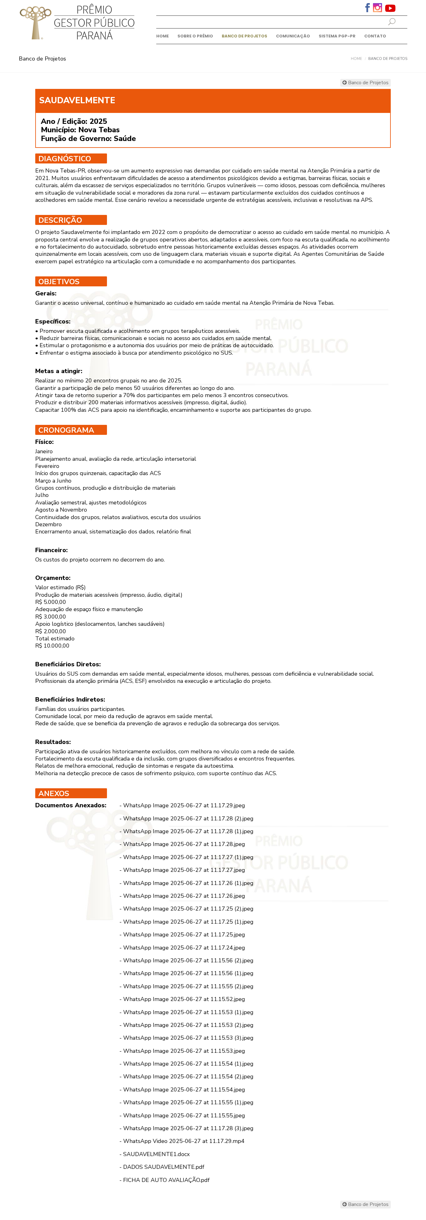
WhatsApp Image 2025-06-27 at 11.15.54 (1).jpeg (188, 1063)
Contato (375, 36)
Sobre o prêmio (195, 36)
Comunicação (293, 36)
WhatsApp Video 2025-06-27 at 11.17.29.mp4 (183, 1141)
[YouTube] (390, 8)
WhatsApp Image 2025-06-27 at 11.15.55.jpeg (184, 1115)
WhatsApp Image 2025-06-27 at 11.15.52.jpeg (184, 999)
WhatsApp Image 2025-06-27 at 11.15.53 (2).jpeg (188, 1025)
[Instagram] (377, 7)
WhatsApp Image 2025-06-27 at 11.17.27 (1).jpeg (188, 857)
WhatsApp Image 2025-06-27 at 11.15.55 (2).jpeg (188, 986)
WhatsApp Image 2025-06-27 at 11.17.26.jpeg (184, 896)
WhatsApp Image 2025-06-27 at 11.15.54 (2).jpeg (188, 1076)
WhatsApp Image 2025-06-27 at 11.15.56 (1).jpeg (188, 973)
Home (162, 36)
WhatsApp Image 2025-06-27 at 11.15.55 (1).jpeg (188, 1102)
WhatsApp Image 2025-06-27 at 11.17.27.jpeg (184, 870)
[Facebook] (367, 7)
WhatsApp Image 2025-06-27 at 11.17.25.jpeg (184, 934)
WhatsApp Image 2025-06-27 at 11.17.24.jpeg (184, 947)
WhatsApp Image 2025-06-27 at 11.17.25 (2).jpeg (188, 908)
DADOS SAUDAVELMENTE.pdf (163, 1167)
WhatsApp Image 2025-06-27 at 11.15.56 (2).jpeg (188, 960)
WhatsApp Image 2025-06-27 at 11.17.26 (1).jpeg (188, 883)
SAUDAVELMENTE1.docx (156, 1154)
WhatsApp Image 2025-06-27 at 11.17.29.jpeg (184, 805)
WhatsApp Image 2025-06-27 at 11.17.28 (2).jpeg (188, 818)
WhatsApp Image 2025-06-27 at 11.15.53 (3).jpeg (188, 1038)
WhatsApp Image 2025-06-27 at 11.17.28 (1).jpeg (188, 831)
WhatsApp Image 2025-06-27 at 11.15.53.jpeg (184, 1051)
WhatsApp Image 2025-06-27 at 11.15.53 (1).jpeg (188, 1012)
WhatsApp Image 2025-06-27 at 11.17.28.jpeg (184, 844)
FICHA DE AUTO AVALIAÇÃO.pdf (166, 1180)
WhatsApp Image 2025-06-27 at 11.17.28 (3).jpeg (188, 1128)
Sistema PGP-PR (337, 36)
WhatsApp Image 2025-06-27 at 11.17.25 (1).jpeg (188, 922)
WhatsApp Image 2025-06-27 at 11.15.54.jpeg (184, 1089)
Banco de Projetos (244, 36)
